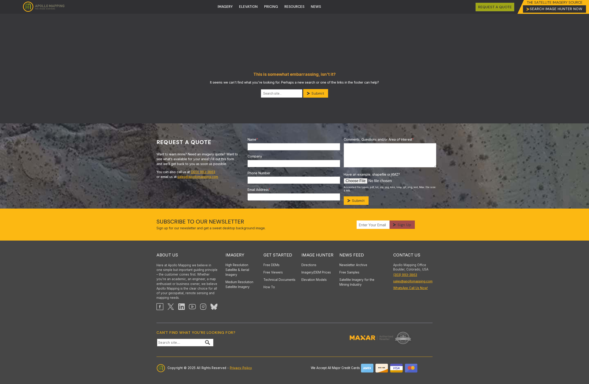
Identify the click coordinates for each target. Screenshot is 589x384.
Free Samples (349, 272)
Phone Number (259, 173)
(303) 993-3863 (203, 172)
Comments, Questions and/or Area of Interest (379, 139)
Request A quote (495, 7)
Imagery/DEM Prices (316, 272)
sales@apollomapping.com (197, 177)
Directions (308, 265)
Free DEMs (271, 265)
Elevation (248, 6)
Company (255, 156)
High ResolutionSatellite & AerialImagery (237, 269)
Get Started (277, 255)
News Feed (351, 255)
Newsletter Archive (353, 265)
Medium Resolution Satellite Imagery (239, 284)
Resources (294, 6)
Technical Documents (279, 280)
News (316, 6)
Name (253, 139)
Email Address (259, 190)
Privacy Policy (241, 367)
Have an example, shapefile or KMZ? (372, 174)
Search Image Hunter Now (556, 9)
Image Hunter (317, 255)
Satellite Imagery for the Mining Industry (356, 282)
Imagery (225, 6)
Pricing (271, 6)
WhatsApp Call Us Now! (410, 288)
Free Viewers (273, 272)
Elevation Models (314, 280)
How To (269, 287)
